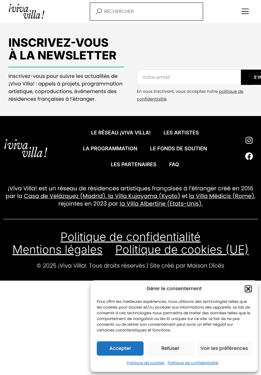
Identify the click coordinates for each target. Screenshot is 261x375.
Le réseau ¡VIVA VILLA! (121, 132)
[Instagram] (249, 140)
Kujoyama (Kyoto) (153, 196)
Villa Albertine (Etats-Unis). (164, 204)
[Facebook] (249, 156)
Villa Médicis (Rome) (225, 196)
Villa (121, 196)
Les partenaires (133, 164)
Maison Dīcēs (205, 266)
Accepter (120, 348)
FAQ (174, 164)
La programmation (110, 148)
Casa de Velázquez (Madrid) (64, 196)
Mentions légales (57, 249)
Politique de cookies (146, 363)
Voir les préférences (224, 348)
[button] (248, 289)
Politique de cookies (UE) (182, 249)
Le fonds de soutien (178, 148)
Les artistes (181, 132)
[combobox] (146, 12)
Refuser (170, 348)
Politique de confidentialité (193, 363)
